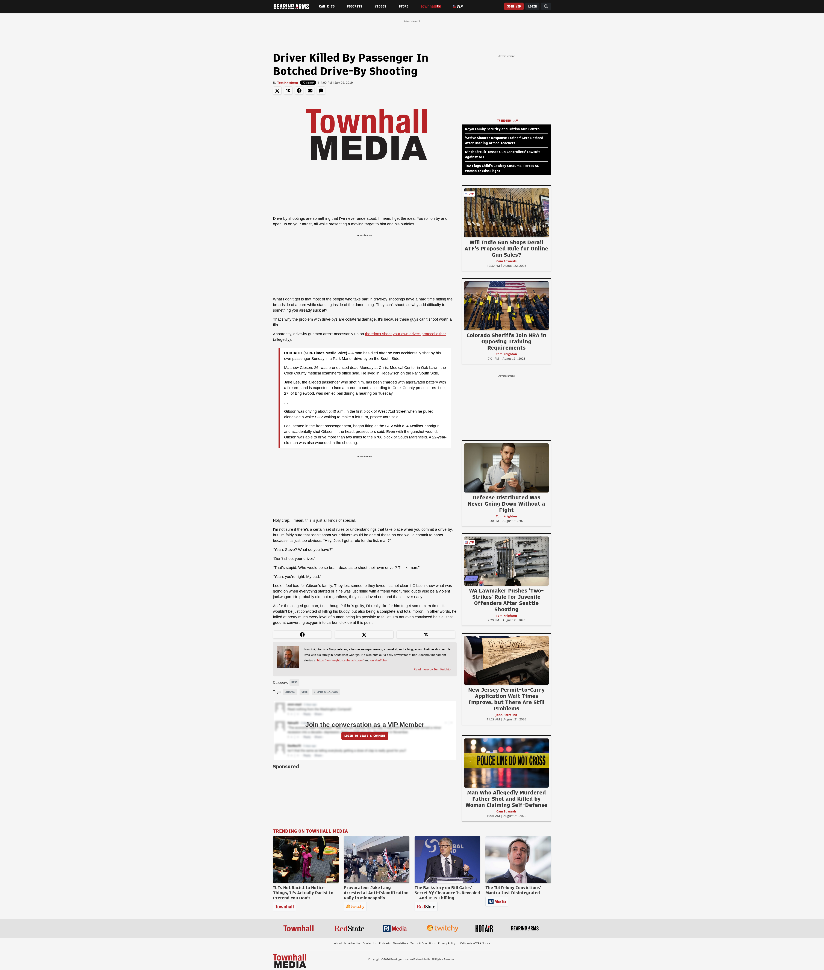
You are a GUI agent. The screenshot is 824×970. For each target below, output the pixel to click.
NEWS (294, 682)
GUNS (304, 692)
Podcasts (354, 6)
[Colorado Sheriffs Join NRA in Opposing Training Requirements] (506, 305)
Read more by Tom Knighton (433, 669)
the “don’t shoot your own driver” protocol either (405, 334)
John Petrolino (506, 715)
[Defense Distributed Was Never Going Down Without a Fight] (506, 468)
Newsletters (400, 943)
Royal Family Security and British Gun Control (503, 129)
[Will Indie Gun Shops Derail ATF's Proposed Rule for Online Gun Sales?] (506, 212)
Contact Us (370, 943)
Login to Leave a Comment (364, 736)
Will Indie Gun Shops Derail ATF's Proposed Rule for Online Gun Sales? (506, 248)
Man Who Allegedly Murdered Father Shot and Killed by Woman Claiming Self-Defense (506, 799)
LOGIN (532, 6)
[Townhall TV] (430, 6)
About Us (340, 943)
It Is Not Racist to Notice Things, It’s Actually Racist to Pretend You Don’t (303, 892)
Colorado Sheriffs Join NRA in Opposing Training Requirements (506, 341)
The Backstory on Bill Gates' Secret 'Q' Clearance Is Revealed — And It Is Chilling (447, 892)
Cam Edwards (506, 261)
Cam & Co (327, 6)
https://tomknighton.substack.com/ (340, 660)
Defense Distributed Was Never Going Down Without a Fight (506, 504)
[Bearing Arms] (291, 6)
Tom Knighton (287, 82)
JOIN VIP (514, 6)
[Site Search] (546, 7)
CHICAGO (290, 692)
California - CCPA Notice (475, 943)
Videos (380, 6)
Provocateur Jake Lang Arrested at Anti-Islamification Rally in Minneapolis (376, 892)
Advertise (354, 943)
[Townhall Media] (289, 960)
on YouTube (378, 660)
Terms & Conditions (423, 943)
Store (403, 6)
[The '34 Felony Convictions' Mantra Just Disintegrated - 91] (518, 859)
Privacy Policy (446, 943)
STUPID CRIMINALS (326, 692)
